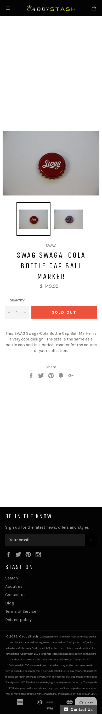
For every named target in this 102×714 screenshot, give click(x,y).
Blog (9, 603)
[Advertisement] (51, 72)
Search (11, 578)
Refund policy (18, 619)
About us (13, 586)
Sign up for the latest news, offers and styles (47, 527)
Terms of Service (20, 611)
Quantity (17, 300)
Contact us (15, 594)
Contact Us (80, 709)
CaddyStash (29, 636)
